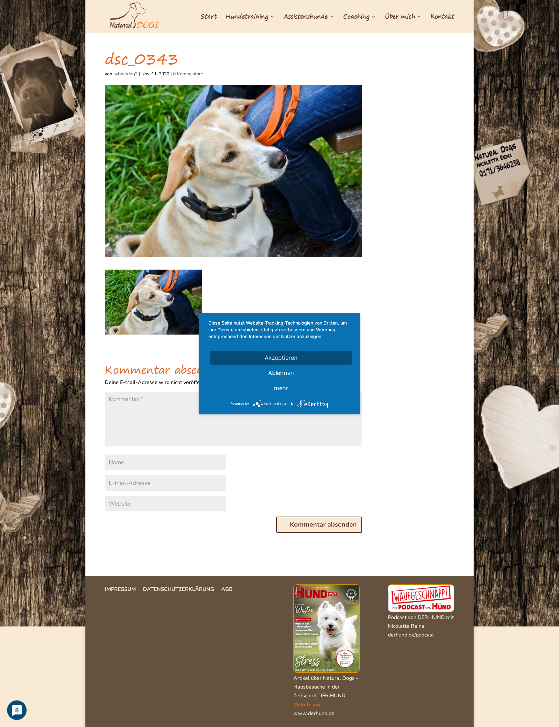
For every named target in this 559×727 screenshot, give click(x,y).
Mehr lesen (306, 704)
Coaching (356, 17)
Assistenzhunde (306, 17)
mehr (281, 387)
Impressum (120, 590)
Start (209, 17)
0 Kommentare (188, 74)
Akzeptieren (281, 357)
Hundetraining (247, 17)
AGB (227, 590)
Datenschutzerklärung (178, 590)
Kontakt (442, 17)
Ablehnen (281, 372)
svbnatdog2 (125, 74)
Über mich (400, 17)
